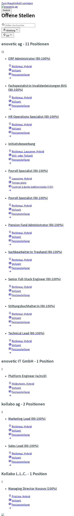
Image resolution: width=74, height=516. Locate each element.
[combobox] (6, 11)
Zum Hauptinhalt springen (17, 3)
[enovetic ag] (9, 6)
